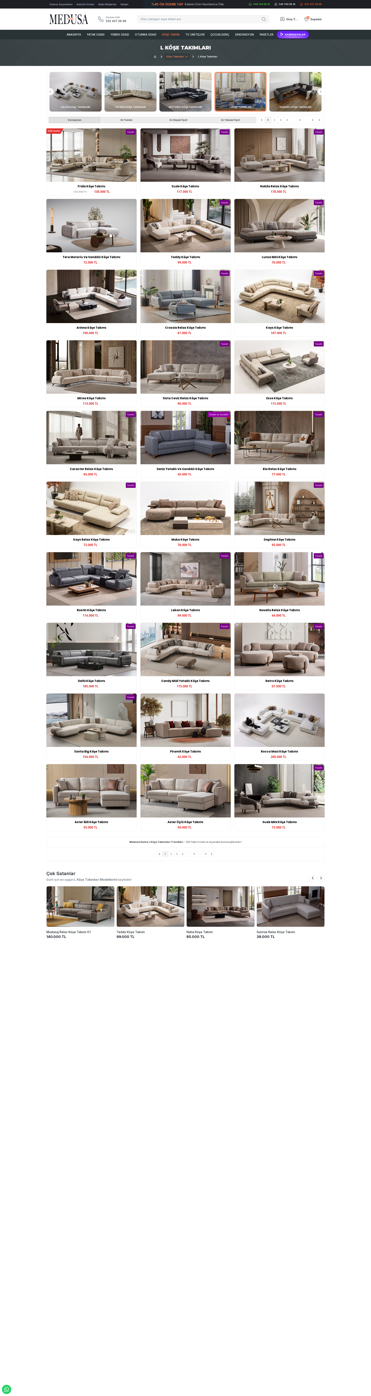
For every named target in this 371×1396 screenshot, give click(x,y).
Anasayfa (74, 34)
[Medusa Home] (154, 56)
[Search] (264, 19)
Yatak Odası (96, 34)
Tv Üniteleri (195, 34)
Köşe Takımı (171, 34)
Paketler (266, 34)
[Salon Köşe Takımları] (75, 92)
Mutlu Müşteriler (107, 4)
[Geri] (262, 120)
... (293, 120)
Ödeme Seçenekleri (61, 4)
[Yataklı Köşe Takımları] (131, 92)
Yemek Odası (120, 34)
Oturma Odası (145, 34)
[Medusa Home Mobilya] (68, 19)
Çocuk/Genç (219, 34)
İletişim (124, 4)
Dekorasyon (244, 34)
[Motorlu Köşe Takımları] (185, 92)
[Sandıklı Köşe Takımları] (295, 92)
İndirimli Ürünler (85, 4)
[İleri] (319, 120)
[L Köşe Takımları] (240, 92)
